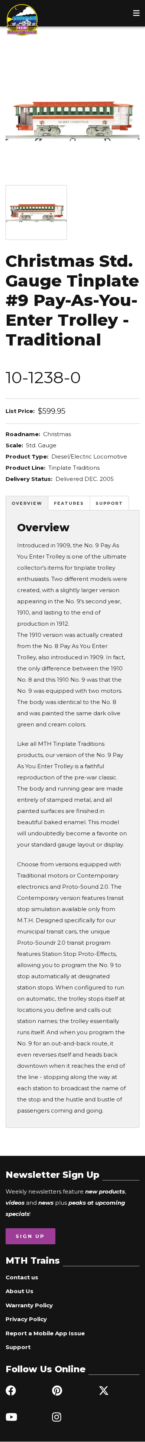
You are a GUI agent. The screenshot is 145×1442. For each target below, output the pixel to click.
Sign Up (30, 1236)
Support (109, 503)
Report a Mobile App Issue (45, 1333)
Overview (27, 503)
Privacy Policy (26, 1319)
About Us (19, 1291)
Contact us (22, 1277)
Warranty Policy (29, 1305)
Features (69, 503)
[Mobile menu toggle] (136, 13)
